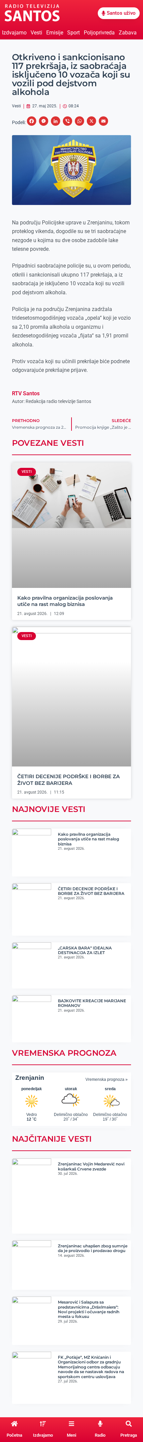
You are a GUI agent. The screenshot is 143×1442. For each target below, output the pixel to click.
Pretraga (128, 1435)
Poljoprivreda (99, 32)
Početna (14, 1435)
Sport (73, 32)
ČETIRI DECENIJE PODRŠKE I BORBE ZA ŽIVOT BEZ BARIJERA (68, 779)
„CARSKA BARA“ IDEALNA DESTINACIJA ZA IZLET (85, 950)
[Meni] (71, 1424)
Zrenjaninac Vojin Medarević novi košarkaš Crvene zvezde (91, 1166)
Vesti (36, 32)
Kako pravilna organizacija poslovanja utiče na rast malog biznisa (65, 601)
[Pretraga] (129, 1424)
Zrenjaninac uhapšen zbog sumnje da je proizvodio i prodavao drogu (92, 1248)
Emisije (54, 32)
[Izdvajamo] (43, 1424)
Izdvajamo (14, 32)
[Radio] (100, 1424)
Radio (100, 1435)
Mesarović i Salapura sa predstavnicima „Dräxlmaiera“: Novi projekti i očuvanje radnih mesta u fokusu (88, 1309)
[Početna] (14, 1424)
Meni (71, 1435)
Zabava (128, 32)
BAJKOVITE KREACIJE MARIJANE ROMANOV (92, 1003)
